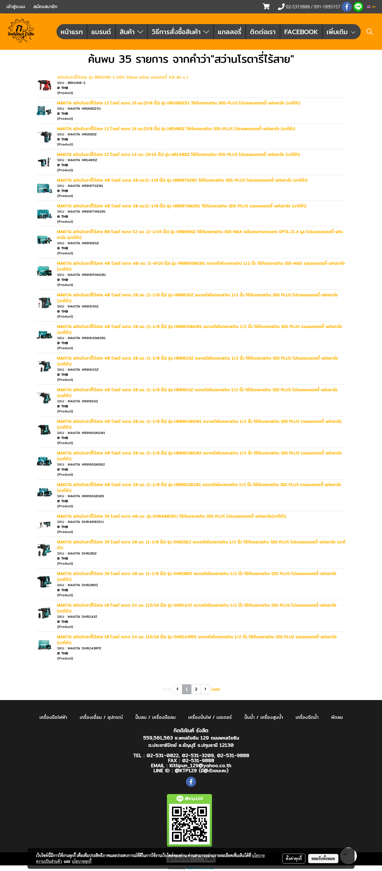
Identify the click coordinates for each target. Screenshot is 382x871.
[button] (370, 31)
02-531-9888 (233, 755)
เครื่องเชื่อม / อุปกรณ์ (101, 717)
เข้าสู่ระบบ (15, 6)
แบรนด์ (101, 31)
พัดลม (337, 717)
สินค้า (128, 31)
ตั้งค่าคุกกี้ (294, 858)
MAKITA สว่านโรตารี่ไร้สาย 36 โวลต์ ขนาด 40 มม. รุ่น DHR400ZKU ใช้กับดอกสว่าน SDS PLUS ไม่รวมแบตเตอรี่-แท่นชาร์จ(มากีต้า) (171, 516)
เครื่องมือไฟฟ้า (53, 717)
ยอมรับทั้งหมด (323, 858)
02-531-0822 (163, 755)
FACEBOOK (301, 31)
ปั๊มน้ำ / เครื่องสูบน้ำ (263, 717)
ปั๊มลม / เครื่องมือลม (155, 717)
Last (215, 689)
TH (373, 6)
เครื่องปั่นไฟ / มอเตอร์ (210, 717)
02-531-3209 (198, 755)
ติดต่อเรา (263, 31)
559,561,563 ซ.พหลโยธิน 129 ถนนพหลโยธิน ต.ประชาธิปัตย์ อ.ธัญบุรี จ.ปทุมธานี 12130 (191, 741)
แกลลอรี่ (229, 31)
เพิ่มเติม (338, 31)
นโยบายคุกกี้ (81, 861)
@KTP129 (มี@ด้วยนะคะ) (201, 770)
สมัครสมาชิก (45, 6)
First (166, 689)
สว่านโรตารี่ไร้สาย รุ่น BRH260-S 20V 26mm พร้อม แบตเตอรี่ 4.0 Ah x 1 (123, 77)
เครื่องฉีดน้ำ (307, 717)
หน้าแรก (72, 31)
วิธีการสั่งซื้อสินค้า (177, 31)
